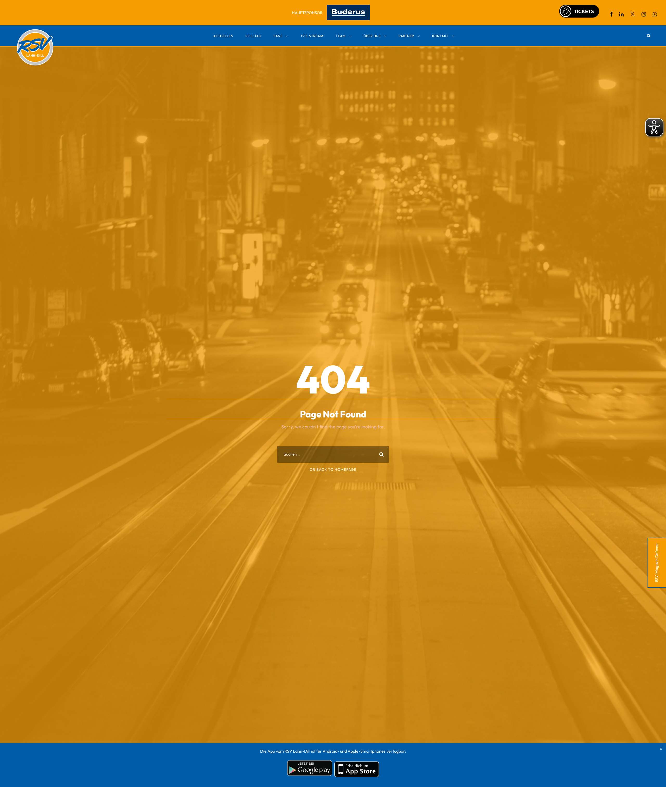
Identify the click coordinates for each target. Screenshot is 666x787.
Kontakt (440, 36)
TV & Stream (311, 36)
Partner (406, 36)
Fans (278, 36)
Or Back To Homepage (333, 469)
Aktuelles (223, 36)
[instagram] (644, 14)
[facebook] (611, 14)
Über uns (372, 36)
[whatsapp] (654, 14)
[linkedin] (621, 14)
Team (340, 36)
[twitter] (632, 14)
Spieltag (253, 36)
